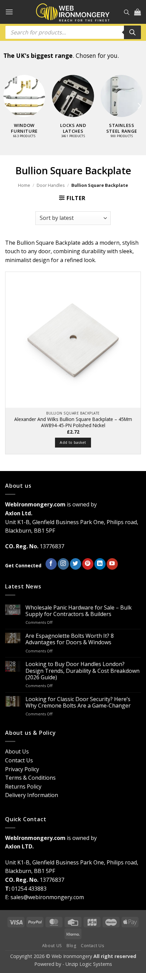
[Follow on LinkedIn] (100, 564)
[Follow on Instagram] (63, 564)
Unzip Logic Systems (89, 964)
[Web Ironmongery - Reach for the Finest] (73, 12)
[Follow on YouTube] (112, 564)
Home (24, 185)
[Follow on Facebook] (51, 564)
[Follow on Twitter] (75, 564)
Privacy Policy (22, 769)
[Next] (139, 106)
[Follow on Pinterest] (87, 564)
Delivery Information (31, 795)
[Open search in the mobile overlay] (126, 12)
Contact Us (19, 760)
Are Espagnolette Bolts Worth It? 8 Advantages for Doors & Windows (69, 639)
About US (52, 945)
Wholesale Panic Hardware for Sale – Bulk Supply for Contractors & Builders (78, 610)
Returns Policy (23, 786)
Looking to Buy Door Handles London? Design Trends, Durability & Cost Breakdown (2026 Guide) (82, 671)
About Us (17, 751)
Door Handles (51, 185)
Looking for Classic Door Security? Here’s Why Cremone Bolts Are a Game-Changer (78, 702)
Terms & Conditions (30, 777)
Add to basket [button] (73, 442)
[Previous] (7, 106)
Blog (71, 945)
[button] (9, 11)
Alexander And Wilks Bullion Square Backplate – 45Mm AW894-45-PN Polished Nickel (73, 422)
